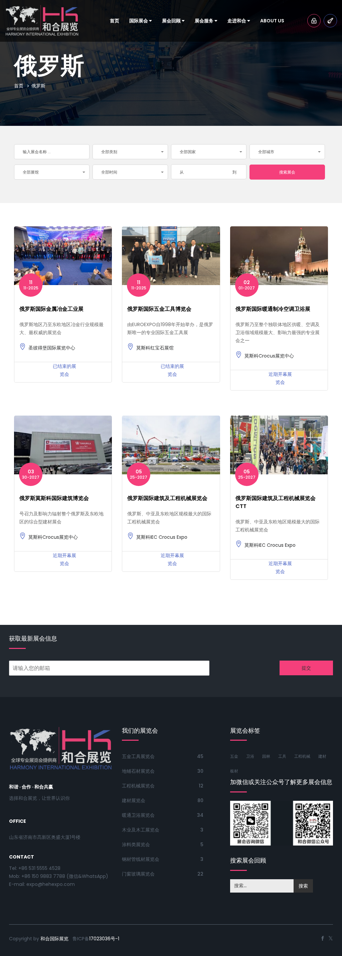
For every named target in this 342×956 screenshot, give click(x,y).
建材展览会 (133, 800)
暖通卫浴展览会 (138, 815)
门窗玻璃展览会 (138, 874)
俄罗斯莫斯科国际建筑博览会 (54, 498)
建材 (322, 756)
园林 (266, 756)
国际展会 (139, 20)
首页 (114, 20)
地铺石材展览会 (138, 771)
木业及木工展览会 (140, 829)
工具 (282, 756)
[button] (130, 151)
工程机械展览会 (138, 785)
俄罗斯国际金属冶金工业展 (51, 309)
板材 (234, 771)
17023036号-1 (104, 938)
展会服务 (204, 20)
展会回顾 (172, 20)
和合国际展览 (54, 938)
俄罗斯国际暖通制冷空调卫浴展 (272, 309)
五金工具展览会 (138, 756)
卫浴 (250, 756)
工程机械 (302, 756)
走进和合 (237, 20)
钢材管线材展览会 (140, 859)
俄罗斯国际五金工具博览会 (159, 309)
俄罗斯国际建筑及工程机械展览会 (167, 498)
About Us (272, 20)
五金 (234, 756)
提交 (306, 668)
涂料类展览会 (136, 844)
